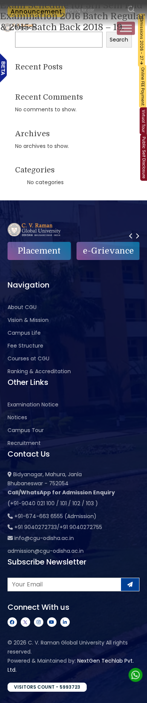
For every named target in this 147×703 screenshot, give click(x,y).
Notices (17, 417)
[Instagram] (38, 622)
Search (119, 39)
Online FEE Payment (142, 87)
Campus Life (24, 333)
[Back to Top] (133, 692)
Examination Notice (33, 404)
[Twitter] (25, 622)
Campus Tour (26, 430)
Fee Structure (25, 345)
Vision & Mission (28, 320)
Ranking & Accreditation (39, 371)
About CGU (22, 307)
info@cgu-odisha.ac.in (44, 538)
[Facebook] (12, 622)
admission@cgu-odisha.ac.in (46, 551)
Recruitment (24, 443)
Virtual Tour (143, 121)
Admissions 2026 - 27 (141, 38)
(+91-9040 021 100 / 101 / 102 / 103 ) (53, 503)
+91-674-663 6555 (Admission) (55, 516)
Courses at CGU (28, 358)
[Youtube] (52, 622)
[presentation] (130, 235)
